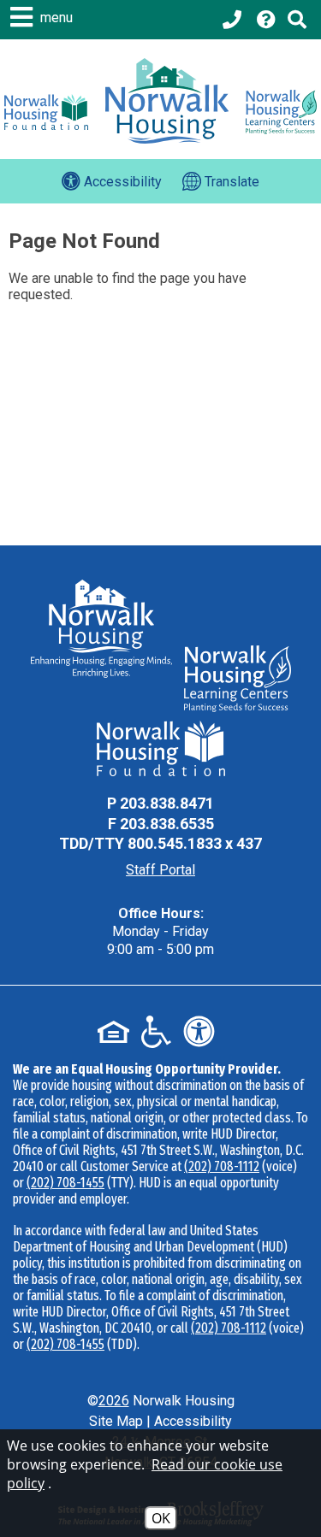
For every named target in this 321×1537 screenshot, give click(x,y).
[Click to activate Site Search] (297, 19)
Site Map (116, 1421)
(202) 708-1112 (221, 1166)
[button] (44, 17)
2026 (113, 1401)
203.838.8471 (167, 803)
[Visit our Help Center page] (266, 19)
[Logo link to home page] (167, 101)
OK (161, 1518)
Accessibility (193, 1421)
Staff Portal (160, 870)
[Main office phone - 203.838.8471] (234, 19)
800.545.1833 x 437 (195, 843)
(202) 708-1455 (65, 1183)
